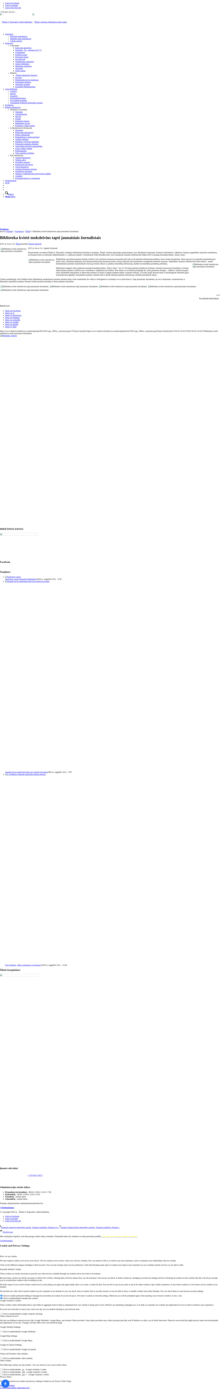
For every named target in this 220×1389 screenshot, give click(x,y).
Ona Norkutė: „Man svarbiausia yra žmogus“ (23, 965)
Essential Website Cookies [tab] (10, 1269)
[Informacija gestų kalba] (6, 187)
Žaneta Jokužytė (35, 244)
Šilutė (18, 244)
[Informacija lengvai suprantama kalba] (6, 185)
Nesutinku (8, 1241)
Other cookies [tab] (5, 1361)
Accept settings (6, 1388)
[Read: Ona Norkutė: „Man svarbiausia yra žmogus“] (112, 774)
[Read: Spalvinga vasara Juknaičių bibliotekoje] (13, 577)
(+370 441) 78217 (35, 1175)
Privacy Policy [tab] (6, 1377)
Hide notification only (21, 1388)
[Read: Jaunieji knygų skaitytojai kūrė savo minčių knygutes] (112, 581)
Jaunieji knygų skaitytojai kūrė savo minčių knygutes (26, 772)
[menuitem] (112, 37)
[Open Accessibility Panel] (5, 1384)
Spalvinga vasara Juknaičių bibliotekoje (21, 579)
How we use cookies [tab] (8, 1256)
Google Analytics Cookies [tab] (10, 1301)
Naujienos (4, 229)
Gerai (2, 1241)
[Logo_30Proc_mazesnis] (16, 22)
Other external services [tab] (9, 1316)
